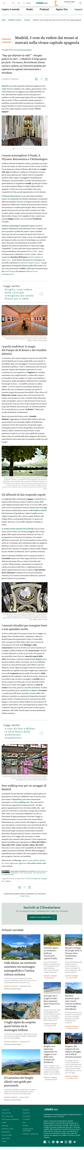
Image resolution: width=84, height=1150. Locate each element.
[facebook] (45, 1142)
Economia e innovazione (33, 14)
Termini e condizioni (30, 1134)
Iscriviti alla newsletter (40, 917)
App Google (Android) (10, 1119)
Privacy (26, 1126)
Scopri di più (24, 896)
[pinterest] (53, 1142)
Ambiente (5, 14)
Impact (78, 9)
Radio (29, 9)
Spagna (44, 878)
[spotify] (57, 1142)
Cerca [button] (28, 3)
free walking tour (22, 802)
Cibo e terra (64, 14)
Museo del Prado (30, 169)
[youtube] (61, 1142)
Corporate (6, 1132)
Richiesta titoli (8, 1129)
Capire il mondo (10, 9)
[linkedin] (70, 1142)
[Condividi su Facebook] (36, 79)
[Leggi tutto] (80, 930)
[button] (44, 130)
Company (26, 1110)
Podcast (44, 9)
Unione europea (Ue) (33, 878)
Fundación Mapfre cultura (30, 263)
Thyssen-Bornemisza (12, 196)
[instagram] (66, 1142)
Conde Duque (9, 271)
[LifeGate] (42, 3)
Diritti (13, 14)
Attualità (5, 1110)
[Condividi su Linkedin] (46, 79)
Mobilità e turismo (51, 14)
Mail (24, 1123)
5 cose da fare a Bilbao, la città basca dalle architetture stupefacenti (20, 733)
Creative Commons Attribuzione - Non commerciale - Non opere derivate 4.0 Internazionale (24, 872)
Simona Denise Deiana (23, 50)
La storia (26, 1119)
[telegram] (74, 1142)
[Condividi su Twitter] (41, 79)
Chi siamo (26, 1116)
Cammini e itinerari (6, 41)
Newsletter (19, 3)
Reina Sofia (32, 251)
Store (13, 3)
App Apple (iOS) (7, 1116)
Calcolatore (7, 1135)
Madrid (7, 881)
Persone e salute (76, 14)
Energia (20, 14)
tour (3, 881)
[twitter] (49, 1142)
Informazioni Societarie (28, 1130)
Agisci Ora (62, 9)
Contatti (26, 1113)
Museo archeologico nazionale (16, 226)
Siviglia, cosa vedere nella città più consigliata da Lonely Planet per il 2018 (19, 294)
